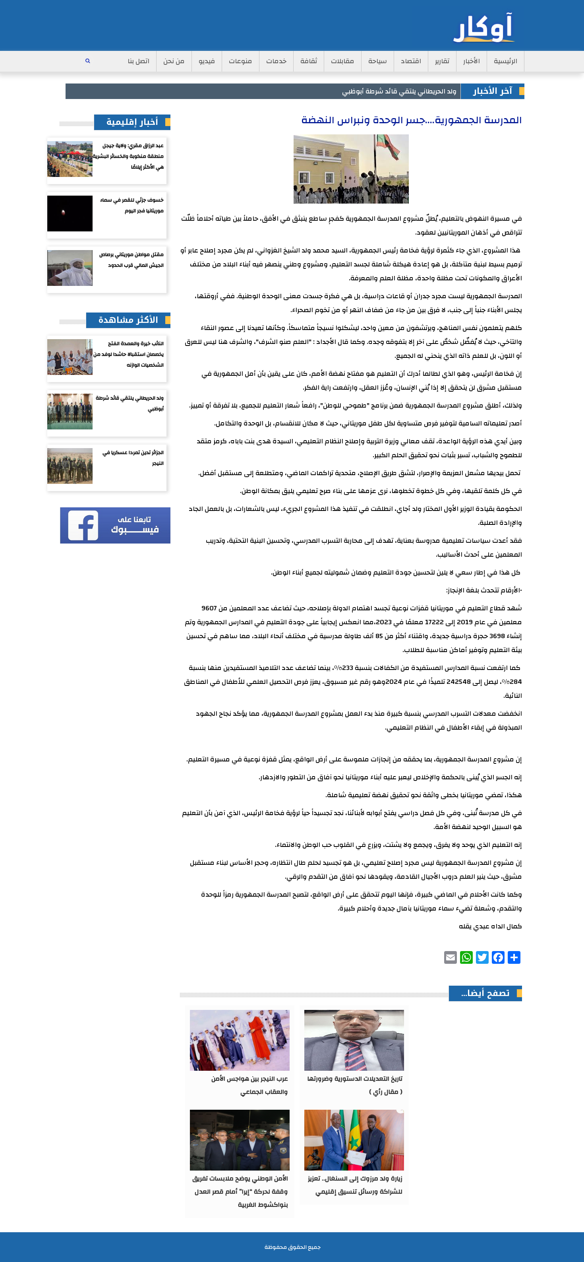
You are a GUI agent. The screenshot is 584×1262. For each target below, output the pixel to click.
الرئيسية (505, 61)
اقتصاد (411, 61)
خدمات (276, 61)
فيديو (207, 61)
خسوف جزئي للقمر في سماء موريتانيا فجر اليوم (132, 205)
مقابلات (342, 61)
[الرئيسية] (468, 26)
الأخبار (471, 61)
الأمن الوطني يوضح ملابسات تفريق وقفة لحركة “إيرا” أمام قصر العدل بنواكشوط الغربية (240, 1192)
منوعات (240, 61)
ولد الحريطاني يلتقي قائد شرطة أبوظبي (399, 91)
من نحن (174, 61)
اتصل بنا (138, 61)
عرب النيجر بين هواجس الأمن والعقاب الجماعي (249, 1085)
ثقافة (308, 61)
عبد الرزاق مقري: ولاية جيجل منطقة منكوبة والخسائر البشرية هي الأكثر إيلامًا (128, 156)
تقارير (442, 61)
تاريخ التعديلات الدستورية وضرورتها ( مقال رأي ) (354, 1085)
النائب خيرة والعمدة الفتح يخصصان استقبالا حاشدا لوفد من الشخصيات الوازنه (128, 354)
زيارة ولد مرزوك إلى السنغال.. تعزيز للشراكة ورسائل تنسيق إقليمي (355, 1185)
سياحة (377, 61)
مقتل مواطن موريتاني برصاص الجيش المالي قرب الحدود (131, 260)
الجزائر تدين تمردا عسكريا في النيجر (133, 458)
